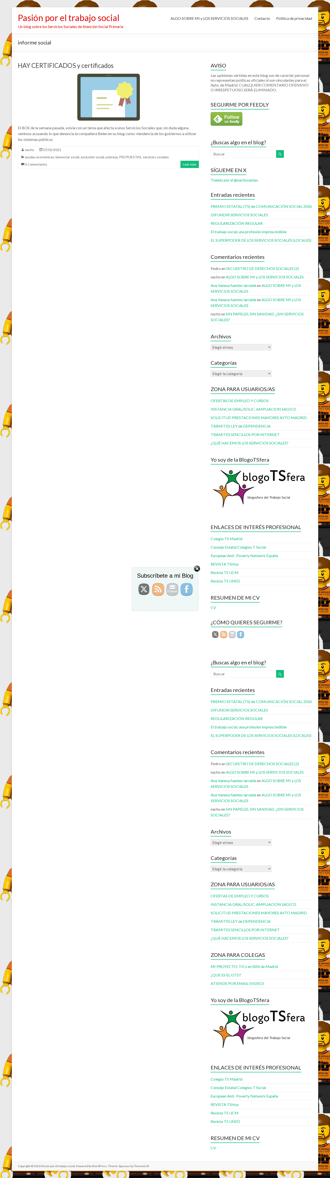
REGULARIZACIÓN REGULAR (237, 223)
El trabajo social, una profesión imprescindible (249, 231)
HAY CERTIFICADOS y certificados (66, 65)
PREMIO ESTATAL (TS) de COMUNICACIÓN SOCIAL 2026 (261, 206)
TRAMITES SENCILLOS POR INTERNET (245, 434)
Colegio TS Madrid (226, 538)
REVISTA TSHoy (225, 1104)
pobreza (112, 157)
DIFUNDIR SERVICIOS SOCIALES (239, 214)
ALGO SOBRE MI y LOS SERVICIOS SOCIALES (209, 18)
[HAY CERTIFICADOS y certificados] (108, 76)
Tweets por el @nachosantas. (234, 180)
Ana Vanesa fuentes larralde (233, 285)
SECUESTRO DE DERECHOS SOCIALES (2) (262, 268)
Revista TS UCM (224, 1113)
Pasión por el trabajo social (68, 17)
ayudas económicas (39, 157)
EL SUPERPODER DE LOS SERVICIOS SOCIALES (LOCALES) (261, 240)
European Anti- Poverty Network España (244, 555)
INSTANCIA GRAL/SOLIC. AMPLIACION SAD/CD (253, 409)
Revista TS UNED (225, 1121)
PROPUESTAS (130, 157)
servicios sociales (156, 157)
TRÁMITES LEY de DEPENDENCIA (241, 426)
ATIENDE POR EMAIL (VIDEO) (237, 983)
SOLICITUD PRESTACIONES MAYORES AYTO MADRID (259, 417)
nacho (29, 150)
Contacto (262, 18)
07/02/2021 (52, 150)
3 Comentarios (36, 164)
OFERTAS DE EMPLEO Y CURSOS (240, 400)
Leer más (189, 164)
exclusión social (92, 157)
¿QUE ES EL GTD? (226, 975)
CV (213, 1148)
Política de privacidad (294, 18)
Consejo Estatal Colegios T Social (238, 547)
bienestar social (67, 157)
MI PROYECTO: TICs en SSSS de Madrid (244, 966)
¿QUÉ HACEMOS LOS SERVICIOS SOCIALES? (249, 443)
